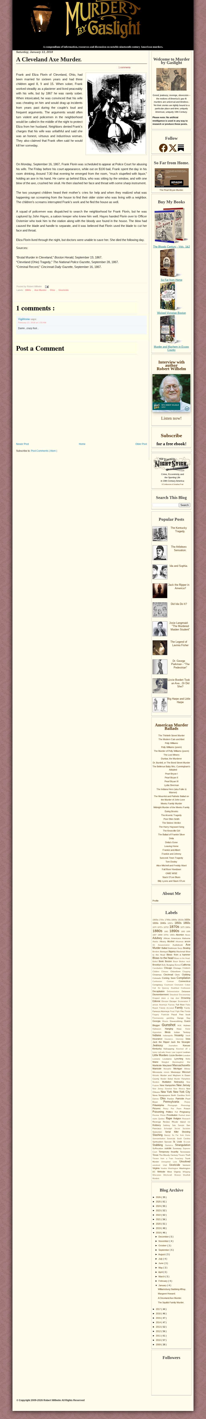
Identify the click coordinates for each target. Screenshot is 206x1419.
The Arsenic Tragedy (171, 815)
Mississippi (176, 1072)
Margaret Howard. (167, 1293)
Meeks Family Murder (171, 803)
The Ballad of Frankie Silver (171, 834)
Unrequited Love (170, 1162)
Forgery (156, 1015)
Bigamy (173, 951)
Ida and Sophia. (179, 565)
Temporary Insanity (169, 1151)
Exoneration (183, 1001)
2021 (158, 1219)
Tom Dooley (171, 861)
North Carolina (178, 1095)
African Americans (173, 938)
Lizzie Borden (176, 1055)
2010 (158, 1340)
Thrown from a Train (163, 1159)
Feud (172, 1011)
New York (167, 1091)
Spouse (168, 1142)
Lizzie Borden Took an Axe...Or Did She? (179, 683)
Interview (181, 1039)
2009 (158, 1344)
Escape (174, 1001)
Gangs (181, 1018)
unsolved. (157, 1165)
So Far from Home (171, 279)
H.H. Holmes (184, 1025)
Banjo (180, 948)
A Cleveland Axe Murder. (49, 59)
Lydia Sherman (171, 785)
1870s (174, 927)
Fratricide (166, 1015)
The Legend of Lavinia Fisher (179, 643)
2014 (158, 1322)
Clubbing (186, 974)
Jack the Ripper (161, 1042)
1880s (158, 931)
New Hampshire (168, 1085)
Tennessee (185, 1152)
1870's (160, 927)
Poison (187, 1108)
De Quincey (164, 988)
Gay (188, 1018)
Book (162, 961)
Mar (188, 1062)
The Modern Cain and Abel (171, 739)
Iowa (188, 1039)
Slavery (168, 1135)
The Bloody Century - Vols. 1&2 (171, 246)
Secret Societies (182, 1129)
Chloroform (176, 971)
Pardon (171, 1099)
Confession (159, 981)
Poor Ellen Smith (171, 819)
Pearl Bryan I (171, 773)
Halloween (158, 1029)
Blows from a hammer (178, 954)
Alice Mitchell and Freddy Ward (171, 865)
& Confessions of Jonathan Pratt (172, 484)
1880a (187, 927)
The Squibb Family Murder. (171, 1302)
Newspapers (165, 1095)
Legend (179, 1052)
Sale (175, 1125)
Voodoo (164, 1168)
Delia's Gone (171, 842)
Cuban (187, 985)
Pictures (157, 1108)
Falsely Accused (167, 1008)
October (163, 1245)
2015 (158, 1318)
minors (167, 1072)
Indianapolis (169, 1036)
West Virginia (175, 1172)
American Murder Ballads (171, 727)
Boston (169, 961)
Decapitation (159, 991)
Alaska (156, 942)
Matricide (158, 1068)
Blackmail (181, 951)
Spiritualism (158, 1142)
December (164, 1236)
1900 (161, 935)
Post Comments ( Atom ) (44, 450)
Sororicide (172, 1139)
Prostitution (173, 1115)
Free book (185, 1014)
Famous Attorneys (161, 1011)
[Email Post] (46, 286)
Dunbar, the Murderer (171, 758)
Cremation (180, 985)
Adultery (158, 938)
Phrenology (185, 1105)
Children (156, 972)
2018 (158, 1232)
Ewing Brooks (171, 811)
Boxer (176, 961)
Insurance (158, 1039)
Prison (163, 1115)
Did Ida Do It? (179, 603)
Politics (170, 1112)
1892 (183, 932)
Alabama (186, 938)
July (161, 1259)
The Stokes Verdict (171, 823)
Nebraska (180, 1082)
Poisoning (159, 1111)
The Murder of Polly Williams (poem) (171, 751)
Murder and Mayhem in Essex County (171, 348)
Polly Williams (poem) (171, 747)
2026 (158, 1197)
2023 (158, 1210)
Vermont (186, 1165)
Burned (178, 965)
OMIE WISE (171, 873)
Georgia (157, 1021)
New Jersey (183, 1085)
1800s (174, 920)
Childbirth (186, 968)
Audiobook (179, 945)
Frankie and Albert (171, 850)
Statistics (170, 1145)
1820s (187, 919)
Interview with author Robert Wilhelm (171, 365)
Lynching (180, 1059)
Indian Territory (182, 1032)
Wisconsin (157, 1175)
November (164, 1241)
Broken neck (184, 961)
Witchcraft (168, 1175)
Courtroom (169, 985)
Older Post (141, 444)
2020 (158, 1224)
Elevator (166, 1001)
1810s (181, 920)
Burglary (171, 965)
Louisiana (168, 1059)
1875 (182, 927)
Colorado (157, 978)
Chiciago (177, 968)
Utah (166, 1165)
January (163, 1285)
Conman (173, 981)
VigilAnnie (24, 319)
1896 (188, 932)
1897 (155, 935)
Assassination (165, 945)
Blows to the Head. (182, 958)
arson (187, 941)
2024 (158, 1206)
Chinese (165, 972)
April (160, 1272)
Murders (157, 1082)
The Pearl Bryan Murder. (171, 190)
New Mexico (179, 1089)
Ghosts (166, 1021)
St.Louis (186, 1142)
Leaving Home (171, 846)
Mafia (188, 1059)
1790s (168, 920)
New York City (181, 1091)
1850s (179, 922)
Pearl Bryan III (171, 781)
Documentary (184, 995)
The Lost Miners (171, 755)
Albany (163, 941)
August (162, 1254)
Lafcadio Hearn (165, 1052)
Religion (177, 1118)
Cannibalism (158, 968)
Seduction (158, 1132)
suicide (169, 1148)
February (163, 1281)
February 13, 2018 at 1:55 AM (32, 322)
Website (162, 1171)
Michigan (178, 1068)
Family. (187, 1008)
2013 (158, 1327)
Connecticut (184, 981)
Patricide (181, 1098)
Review (167, 1122)
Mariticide (157, 1065)
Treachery (180, 1159)
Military (187, 1069)
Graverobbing (177, 1021)
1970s (167, 935)
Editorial (157, 1001)
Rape (169, 1118)
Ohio (53, 290)
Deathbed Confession (181, 988)
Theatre (181, 1155)
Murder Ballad (167, 1079)
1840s (164, 923)
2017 (158, 1309)
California (185, 965)
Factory (172, 1005)
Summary (178, 1148)
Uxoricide (64, 290)
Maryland (167, 1065)
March (162, 1276)
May (161, 1267)
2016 (158, 1313)
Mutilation (168, 1082)
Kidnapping (170, 1049)
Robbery (157, 1125)
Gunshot (170, 1025)
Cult (155, 988)
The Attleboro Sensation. (178, 548)
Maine (157, 1062)
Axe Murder (40, 290)
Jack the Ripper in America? (178, 586)
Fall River (181, 1005)
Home (82, 444)
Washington (173, 1168)
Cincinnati (169, 974)
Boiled (155, 961)
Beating (186, 948)
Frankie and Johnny (171, 854)
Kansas (186, 1045)
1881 (167, 932)
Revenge (157, 1122)
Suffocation (158, 1148)
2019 (158, 1228)
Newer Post (22, 444)
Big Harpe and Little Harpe (178, 700)
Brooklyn (157, 965)
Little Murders (160, 1055)
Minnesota (158, 1072)
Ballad (165, 948)
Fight (177, 1011)
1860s (28, 290)
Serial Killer (173, 1132)
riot (189, 1122)
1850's (171, 923)
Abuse (187, 935)
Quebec (162, 1119)
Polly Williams (171, 743)
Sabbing (167, 1125)
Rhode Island (180, 1122)
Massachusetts (181, 1065)
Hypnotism (158, 1032)
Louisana (157, 1059)
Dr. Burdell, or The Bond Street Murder (171, 762)
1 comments (124, 67)
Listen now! (171, 418)
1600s (155, 920)
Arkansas (180, 942)
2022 (158, 1215)
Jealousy (160, 1045)
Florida (187, 1011)
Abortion (180, 935)
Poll (177, 1112)
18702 (166, 927)
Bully (164, 965)
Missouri (186, 1072)
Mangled (167, 1062)
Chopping (186, 972)
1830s (156, 923)
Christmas (158, 975)
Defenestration (174, 991)
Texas (155, 1155)
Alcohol (171, 941)
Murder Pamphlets (182, 1079)
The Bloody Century (168, 1155)
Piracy (167, 1109)
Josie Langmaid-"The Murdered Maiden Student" (179, 626)
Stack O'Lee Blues (171, 877)
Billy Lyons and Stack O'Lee (171, 881)
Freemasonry (159, 1018)
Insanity (180, 1035)
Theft (187, 1155)
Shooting (186, 1132)
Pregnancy (185, 1112)
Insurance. (170, 1039)
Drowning (185, 998)
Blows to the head (163, 957)
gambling (172, 1018)
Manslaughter (179, 1062)
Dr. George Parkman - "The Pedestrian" (180, 664)
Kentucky (158, 1048)
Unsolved (184, 1161)
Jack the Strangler (180, 1042)
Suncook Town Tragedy (171, 858)
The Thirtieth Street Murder (171, 735)
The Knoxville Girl (171, 830)
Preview (156, 1115)
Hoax (181, 1029)
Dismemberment (161, 994)
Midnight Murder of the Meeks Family (171, 807)
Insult (188, 1036)
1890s (175, 931)
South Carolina (183, 1139)
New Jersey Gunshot (162, 1089)
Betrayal (164, 951)
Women (178, 1175)
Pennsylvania (174, 1101)
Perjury (187, 1102)
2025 (158, 1201)
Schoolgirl (169, 1129)
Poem (180, 1109)
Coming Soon (169, 978)
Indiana (157, 1035)
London (186, 1055)
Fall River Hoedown (171, 869)
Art (155, 945)
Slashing (158, 1134)
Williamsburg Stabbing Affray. (172, 1289)
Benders (156, 952)
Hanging (171, 1029)
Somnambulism (159, 1139)
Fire (182, 1011)
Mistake (156, 1075)
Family (179, 1007)
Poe (174, 1109)
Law (174, 1052)
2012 (158, 1331)
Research (186, 1119)
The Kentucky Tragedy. (179, 529)
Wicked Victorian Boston (171, 312)
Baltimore (173, 948)
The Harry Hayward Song (171, 827)
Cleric (178, 975)
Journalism (176, 1046)
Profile (155, 901)
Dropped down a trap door (166, 998)
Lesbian (186, 1052)
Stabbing (158, 1144)
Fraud (175, 1014)
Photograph (174, 1105)
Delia (171, 838)
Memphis (168, 1069)
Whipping (186, 1172)
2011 (158, 1335)
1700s (162, 920)
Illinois (169, 1032)
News (155, 1095)
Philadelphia (160, 1105)
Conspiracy (158, 985)
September (164, 1250)
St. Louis (178, 1141)
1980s (173, 935)
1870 (154, 927)
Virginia (156, 1168)
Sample (182, 1125)
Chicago (168, 968)
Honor (187, 1029)
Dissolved (174, 995)
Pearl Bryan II (171, 777)
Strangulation (182, 1144)
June (161, 1263)
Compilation (183, 977)
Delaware (186, 991)
